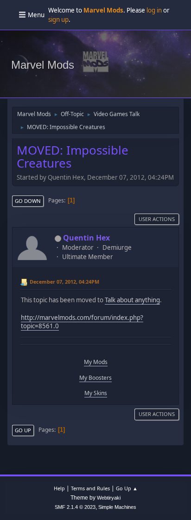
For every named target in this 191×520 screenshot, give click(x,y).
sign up (58, 19)
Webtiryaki (109, 497)
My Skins (95, 393)
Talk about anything (132, 300)
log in (154, 10)
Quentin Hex (86, 238)
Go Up (23, 430)
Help (59, 488)
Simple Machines (117, 507)
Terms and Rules (90, 488)
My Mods (96, 362)
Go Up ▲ (127, 488)
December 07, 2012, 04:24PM (64, 281)
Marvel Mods (42, 64)
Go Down (28, 200)
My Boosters (95, 378)
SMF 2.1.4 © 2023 (75, 507)
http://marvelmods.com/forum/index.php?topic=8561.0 (82, 322)
